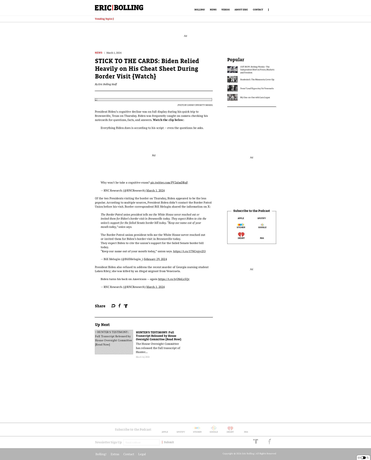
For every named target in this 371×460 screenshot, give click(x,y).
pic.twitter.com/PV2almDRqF (169, 182)
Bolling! (199, 9)
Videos (225, 9)
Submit (169, 442)
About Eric (241, 9)
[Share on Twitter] (110, 306)
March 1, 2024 (155, 190)
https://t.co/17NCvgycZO (189, 251)
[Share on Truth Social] (125, 306)
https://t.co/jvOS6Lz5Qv (174, 279)
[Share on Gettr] (119, 306)
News (213, 9)
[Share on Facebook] (108, 306)
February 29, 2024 (155, 259)
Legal (142, 454)
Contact (258, 9)
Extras (115, 454)
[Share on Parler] (113, 306)
